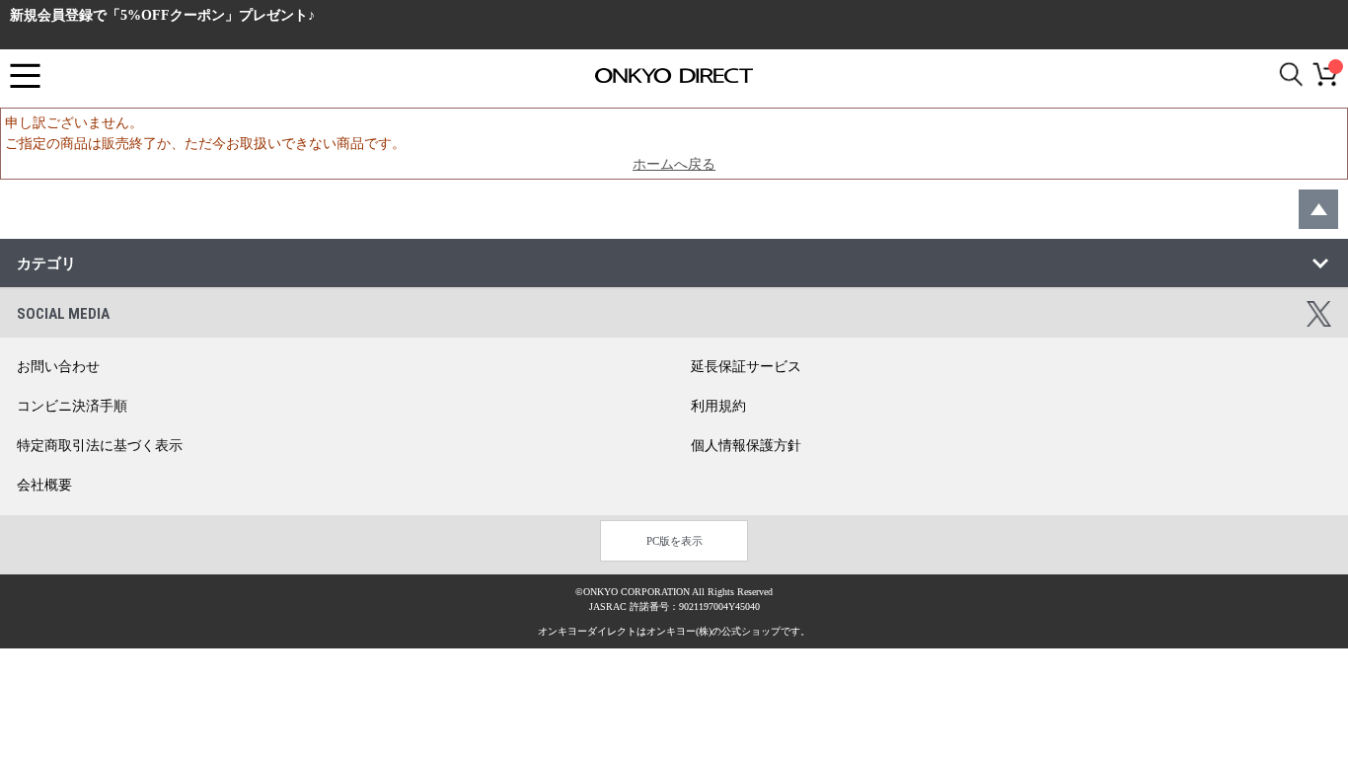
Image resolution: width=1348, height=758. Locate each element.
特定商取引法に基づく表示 (100, 445)
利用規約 (718, 406)
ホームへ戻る (674, 164)
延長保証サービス (746, 366)
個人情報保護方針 (746, 445)
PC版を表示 (674, 541)
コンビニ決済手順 (72, 406)
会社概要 (44, 485)
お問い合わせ (58, 366)
